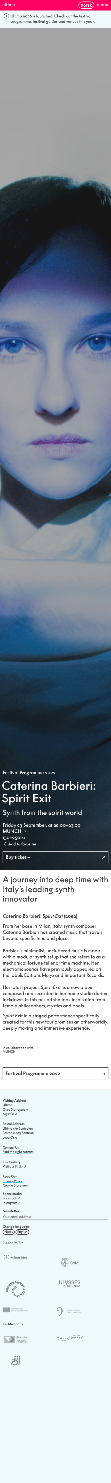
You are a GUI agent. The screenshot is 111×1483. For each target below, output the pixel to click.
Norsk (86, 5)
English (22, 1232)
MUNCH (12, 831)
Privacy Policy (12, 1181)
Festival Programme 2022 (29, 772)
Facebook (10, 1198)
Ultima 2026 (21, 16)
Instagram (10, 1203)
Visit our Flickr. (13, 1166)
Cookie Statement (16, 1185)
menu (102, 4)
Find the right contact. (18, 1152)
